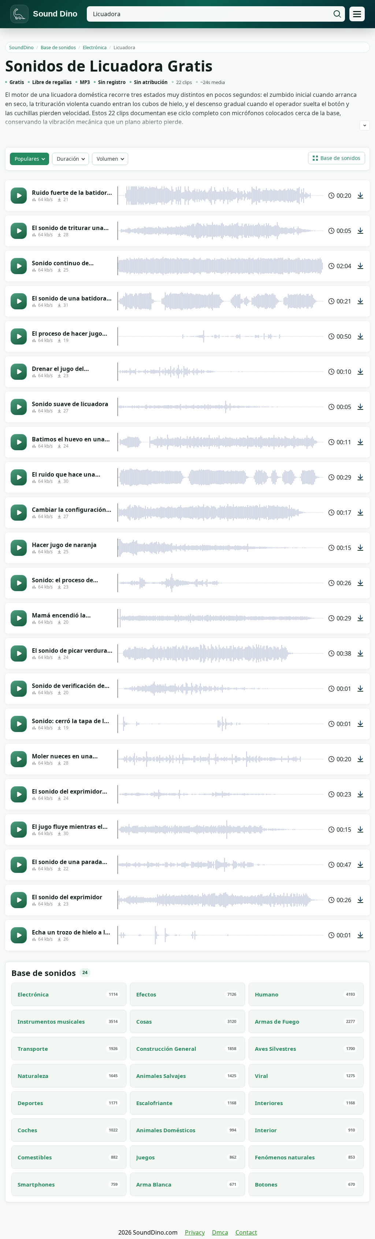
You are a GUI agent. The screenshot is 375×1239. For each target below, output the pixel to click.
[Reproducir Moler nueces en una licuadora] (19, 759)
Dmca (220, 1232)
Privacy (195, 1232)
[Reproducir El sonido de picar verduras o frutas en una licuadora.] (19, 653)
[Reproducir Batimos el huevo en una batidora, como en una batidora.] (19, 442)
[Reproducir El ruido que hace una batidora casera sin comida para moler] (19, 477)
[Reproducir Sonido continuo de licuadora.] (19, 266)
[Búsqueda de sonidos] (337, 14)
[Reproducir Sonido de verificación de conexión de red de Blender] (19, 689)
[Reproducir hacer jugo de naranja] (19, 548)
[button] (336, 158)
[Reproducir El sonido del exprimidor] (19, 900)
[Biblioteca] (357, 14)
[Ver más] (365, 125)
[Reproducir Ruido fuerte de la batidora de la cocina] (19, 195)
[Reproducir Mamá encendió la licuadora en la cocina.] (19, 618)
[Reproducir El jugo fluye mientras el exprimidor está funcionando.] (19, 829)
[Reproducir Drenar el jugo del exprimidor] (19, 372)
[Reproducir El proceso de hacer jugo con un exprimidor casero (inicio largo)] (19, 336)
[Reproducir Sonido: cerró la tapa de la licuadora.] (19, 724)
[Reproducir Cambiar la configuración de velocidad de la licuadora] (19, 512)
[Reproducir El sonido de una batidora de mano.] (19, 301)
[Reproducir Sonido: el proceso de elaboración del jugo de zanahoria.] (19, 583)
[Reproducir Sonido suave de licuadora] (19, 407)
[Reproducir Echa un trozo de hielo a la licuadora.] (19, 935)
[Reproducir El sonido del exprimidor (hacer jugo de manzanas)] (19, 794)
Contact (246, 1232)
